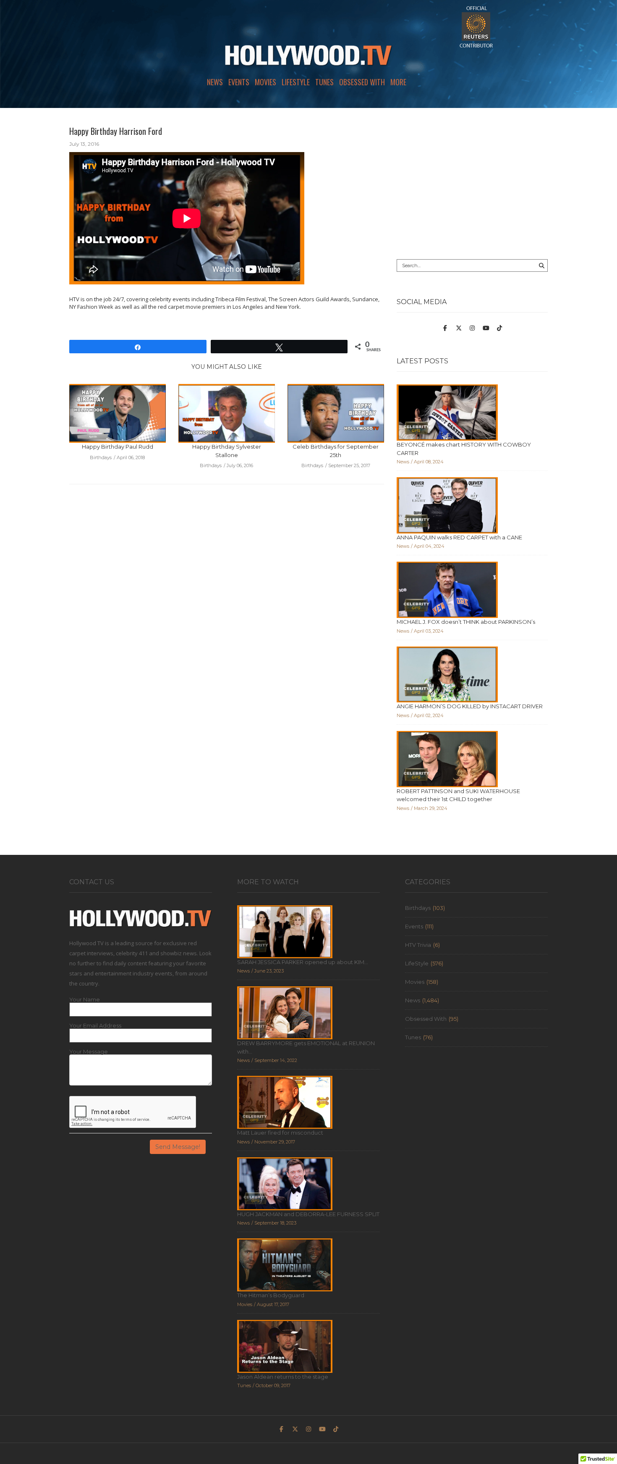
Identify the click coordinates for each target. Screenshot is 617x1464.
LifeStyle (296, 81)
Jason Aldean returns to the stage (282, 1376)
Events (238, 81)
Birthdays (418, 907)
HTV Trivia (418, 944)
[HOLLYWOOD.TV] (308, 58)
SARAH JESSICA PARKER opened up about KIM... (302, 962)
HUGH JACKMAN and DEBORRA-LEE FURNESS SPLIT (308, 1214)
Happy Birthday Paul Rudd (117, 446)
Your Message (88, 1051)
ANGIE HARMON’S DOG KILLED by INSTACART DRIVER (470, 706)
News (215, 81)
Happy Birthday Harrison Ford (115, 131)
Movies (265, 81)
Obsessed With (362, 81)
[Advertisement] (472, 183)
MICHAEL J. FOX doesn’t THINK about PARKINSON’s (466, 621)
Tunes (324, 81)
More (398, 81)
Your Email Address (95, 1025)
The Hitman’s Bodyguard (270, 1295)
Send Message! (177, 1147)
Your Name (84, 999)
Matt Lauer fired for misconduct (280, 1132)
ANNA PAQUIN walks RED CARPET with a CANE (459, 537)
